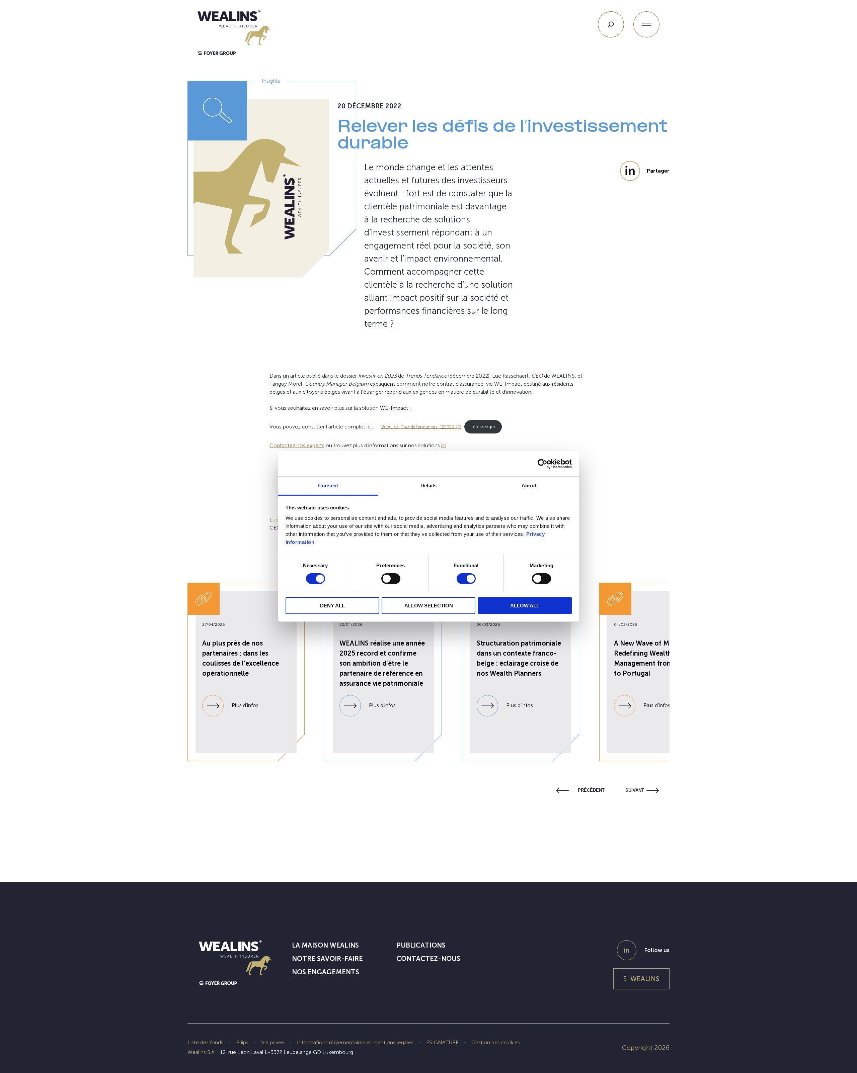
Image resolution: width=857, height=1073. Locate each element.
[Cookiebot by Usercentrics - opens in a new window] (542, 464)
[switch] (390, 580)
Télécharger (483, 426)
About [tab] (529, 485)
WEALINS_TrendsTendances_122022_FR (421, 426)
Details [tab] (428, 485)
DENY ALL (332, 605)
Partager (658, 171)
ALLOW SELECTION (428, 605)
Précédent (591, 790)
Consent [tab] (328, 485)
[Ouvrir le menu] (646, 24)
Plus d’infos (244, 705)
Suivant (634, 790)
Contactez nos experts (296, 445)
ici (443, 445)
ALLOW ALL (524, 605)
